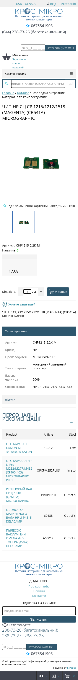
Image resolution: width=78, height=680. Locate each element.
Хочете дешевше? (21, 304)
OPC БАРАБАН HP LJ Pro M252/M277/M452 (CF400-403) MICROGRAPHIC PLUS (19, 470)
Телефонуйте (19, 625)
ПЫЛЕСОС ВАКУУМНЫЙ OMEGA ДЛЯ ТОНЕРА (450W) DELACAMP (17, 538)
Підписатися (39, 619)
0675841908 (42, 25)
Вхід (53, 4)
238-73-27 (11, 635)
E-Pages (71, 667)
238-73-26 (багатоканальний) (30, 630)
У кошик (61, 292)
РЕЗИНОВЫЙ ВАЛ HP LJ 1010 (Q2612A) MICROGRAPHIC (19, 495)
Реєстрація (68, 4)
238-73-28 (34, 635)
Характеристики (16, 331)
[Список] (71, 423)
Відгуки (10, 399)
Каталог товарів (15, 74)
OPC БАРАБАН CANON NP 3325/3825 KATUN (19, 448)
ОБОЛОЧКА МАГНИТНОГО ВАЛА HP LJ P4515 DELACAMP (19, 515)
